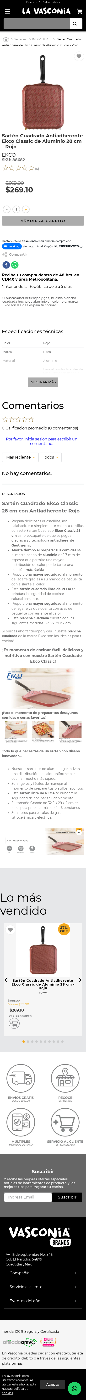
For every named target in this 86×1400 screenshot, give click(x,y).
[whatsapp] (15, 265)
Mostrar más (43, 382)
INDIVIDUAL (41, 39)
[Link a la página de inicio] (6, 40)
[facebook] (6, 265)
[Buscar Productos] (76, 23)
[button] (6, 979)
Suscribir (43, 1171)
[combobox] (43, 23)
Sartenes (20, 39)
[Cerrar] (52, 1384)
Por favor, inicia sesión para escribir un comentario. (41, 441)
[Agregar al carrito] (14, 1023)
